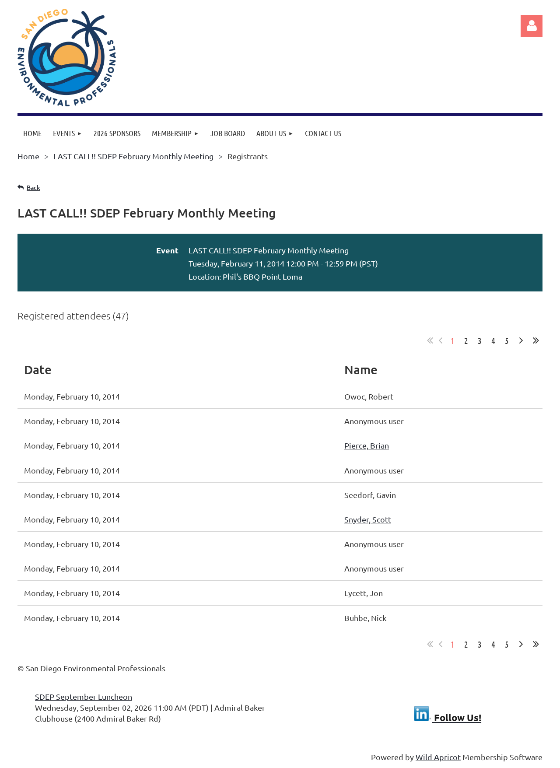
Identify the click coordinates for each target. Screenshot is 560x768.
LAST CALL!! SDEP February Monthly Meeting (133, 156)
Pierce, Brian (366, 445)
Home (28, 156)
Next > (521, 340)
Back (33, 187)
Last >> (536, 340)
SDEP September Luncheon (83, 696)
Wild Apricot (438, 756)
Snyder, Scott (367, 519)
